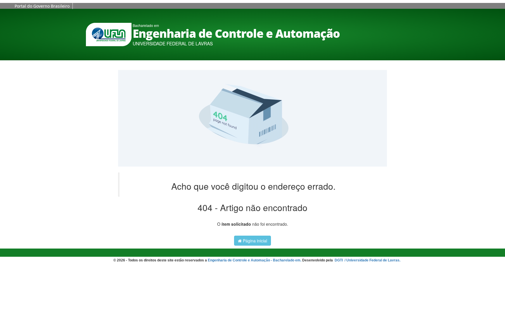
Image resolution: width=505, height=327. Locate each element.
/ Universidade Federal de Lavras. (372, 260)
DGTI (339, 260)
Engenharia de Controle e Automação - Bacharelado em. (254, 260)
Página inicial (254, 241)
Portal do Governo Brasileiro (42, 6)
